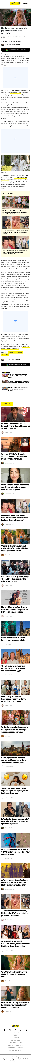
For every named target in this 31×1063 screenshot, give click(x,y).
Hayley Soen (8, 44)
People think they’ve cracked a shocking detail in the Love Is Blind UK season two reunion (17, 376)
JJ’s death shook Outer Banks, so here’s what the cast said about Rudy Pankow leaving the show (14, 882)
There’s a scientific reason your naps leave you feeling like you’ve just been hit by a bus (14, 790)
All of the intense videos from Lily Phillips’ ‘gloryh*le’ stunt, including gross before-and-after (15, 232)
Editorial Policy (15, 1043)
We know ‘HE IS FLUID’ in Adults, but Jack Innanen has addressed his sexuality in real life (15, 425)
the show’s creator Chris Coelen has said (18, 272)
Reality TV (5, 354)
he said (9, 302)
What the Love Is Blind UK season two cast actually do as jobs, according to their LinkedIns (18, 389)
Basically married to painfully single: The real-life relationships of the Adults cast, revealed (15, 578)
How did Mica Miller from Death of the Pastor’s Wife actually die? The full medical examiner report (14, 609)
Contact (15, 1032)
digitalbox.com (17, 1061)
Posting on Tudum (15, 92)
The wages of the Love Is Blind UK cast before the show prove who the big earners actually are (18, 382)
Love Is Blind (6, 56)
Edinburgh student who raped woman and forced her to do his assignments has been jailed (13, 760)
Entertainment (16, 44)
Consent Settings (15, 1048)
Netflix (20, 352)
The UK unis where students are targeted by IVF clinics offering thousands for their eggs (13, 668)
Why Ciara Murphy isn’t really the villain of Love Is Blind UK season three (14, 974)
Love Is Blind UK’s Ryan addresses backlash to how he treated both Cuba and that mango (15, 1004)
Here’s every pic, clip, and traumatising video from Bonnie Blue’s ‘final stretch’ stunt (13, 698)
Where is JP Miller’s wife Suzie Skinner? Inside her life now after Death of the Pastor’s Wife (14, 456)
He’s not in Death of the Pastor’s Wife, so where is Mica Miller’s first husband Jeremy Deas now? (14, 252)
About (15, 1035)
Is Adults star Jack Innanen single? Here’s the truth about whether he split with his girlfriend (15, 821)
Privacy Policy (15, 1050)
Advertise (15, 1040)
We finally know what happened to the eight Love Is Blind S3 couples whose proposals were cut (14, 729)
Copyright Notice (15, 1045)
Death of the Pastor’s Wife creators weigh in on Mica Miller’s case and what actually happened (15, 487)
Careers (15, 1037)
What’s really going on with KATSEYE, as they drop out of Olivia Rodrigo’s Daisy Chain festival (15, 943)
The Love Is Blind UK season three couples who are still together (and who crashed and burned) (14, 212)
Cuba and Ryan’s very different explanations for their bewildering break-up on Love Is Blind (14, 548)
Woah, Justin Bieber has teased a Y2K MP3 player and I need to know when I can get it (15, 851)
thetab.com (12, 1057)
